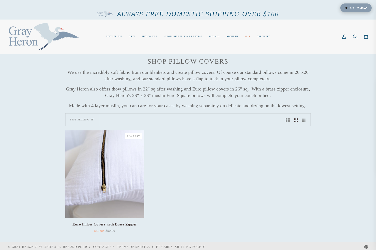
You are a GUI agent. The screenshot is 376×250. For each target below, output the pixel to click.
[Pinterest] (366, 247)
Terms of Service (133, 246)
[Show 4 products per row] (305, 119)
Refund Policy (77, 246)
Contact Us (104, 246)
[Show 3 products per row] (296, 119)
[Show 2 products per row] (288, 119)
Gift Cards (162, 246)
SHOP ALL (52, 246)
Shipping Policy (190, 246)
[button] (150, 37)
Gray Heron (23, 246)
